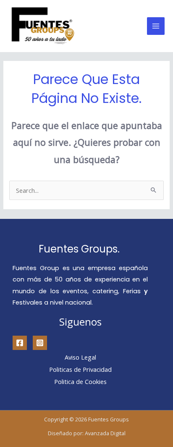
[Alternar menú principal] (156, 26)
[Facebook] (20, 343)
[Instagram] (40, 343)
